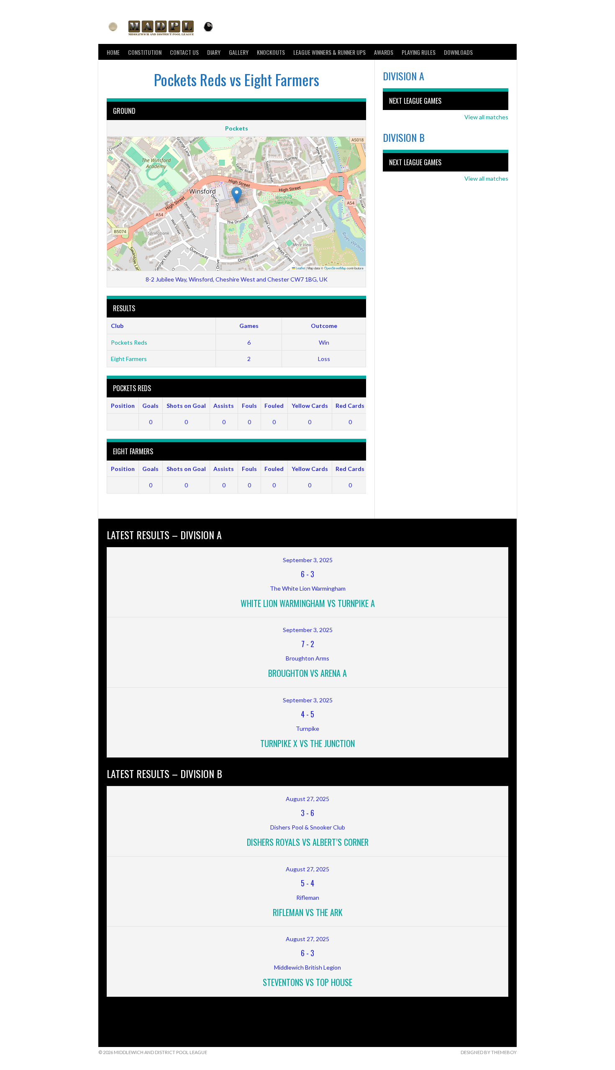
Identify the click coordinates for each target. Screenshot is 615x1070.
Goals (150, 405)
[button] (236, 195)
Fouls (249, 405)
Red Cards (350, 405)
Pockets (236, 128)
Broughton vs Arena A (307, 673)
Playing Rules (419, 52)
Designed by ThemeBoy (489, 1052)
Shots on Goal (186, 405)
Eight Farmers (129, 358)
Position (123, 405)
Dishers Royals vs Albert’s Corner (308, 842)
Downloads (458, 52)
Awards (383, 52)
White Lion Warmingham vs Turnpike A (308, 603)
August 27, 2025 (307, 798)
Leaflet (300, 268)
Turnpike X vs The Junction (307, 743)
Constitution (144, 52)
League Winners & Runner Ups (329, 52)
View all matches (486, 116)
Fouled (274, 405)
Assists (223, 405)
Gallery (239, 52)
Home (113, 52)
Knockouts (271, 52)
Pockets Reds (129, 342)
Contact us (184, 52)
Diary (213, 52)
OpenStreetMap (335, 268)
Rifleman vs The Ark (308, 912)
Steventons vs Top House (307, 982)
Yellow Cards (310, 405)
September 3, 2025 (308, 559)
